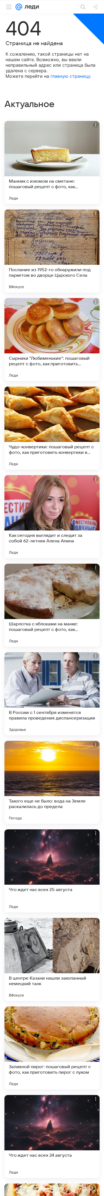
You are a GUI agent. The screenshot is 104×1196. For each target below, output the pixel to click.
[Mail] (19, 7)
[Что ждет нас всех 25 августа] (52, 870)
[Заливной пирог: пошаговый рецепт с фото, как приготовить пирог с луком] (52, 1047)
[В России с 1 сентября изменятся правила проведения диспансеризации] (52, 693)
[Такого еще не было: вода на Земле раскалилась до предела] (52, 782)
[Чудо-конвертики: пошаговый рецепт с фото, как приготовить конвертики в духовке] (52, 428)
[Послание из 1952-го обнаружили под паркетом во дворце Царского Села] (52, 250)
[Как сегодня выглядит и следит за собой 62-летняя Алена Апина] (52, 516)
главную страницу (70, 76)
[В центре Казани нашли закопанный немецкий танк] (52, 959)
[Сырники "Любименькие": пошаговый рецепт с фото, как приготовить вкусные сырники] (52, 339)
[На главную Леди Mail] (30, 7)
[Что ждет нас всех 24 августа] (52, 1136)
